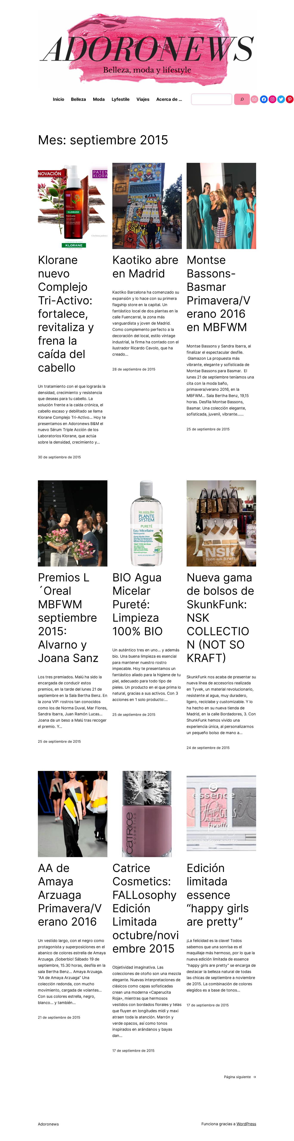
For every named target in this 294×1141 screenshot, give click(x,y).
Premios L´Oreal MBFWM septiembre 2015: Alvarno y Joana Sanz (68, 618)
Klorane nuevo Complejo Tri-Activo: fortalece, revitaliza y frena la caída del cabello (66, 313)
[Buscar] (242, 99)
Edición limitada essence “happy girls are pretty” (218, 895)
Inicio (58, 99)
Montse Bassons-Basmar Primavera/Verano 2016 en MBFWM (219, 293)
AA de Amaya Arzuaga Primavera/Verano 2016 (70, 895)
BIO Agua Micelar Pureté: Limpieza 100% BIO (137, 604)
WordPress (246, 1124)
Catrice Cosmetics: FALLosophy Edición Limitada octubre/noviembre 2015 (145, 908)
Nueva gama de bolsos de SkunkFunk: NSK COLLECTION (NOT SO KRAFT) (220, 618)
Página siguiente (240, 1077)
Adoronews (48, 1124)
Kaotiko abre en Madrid (145, 266)
